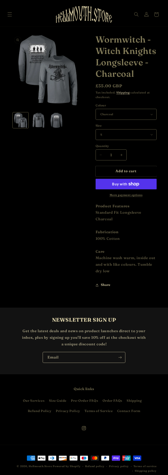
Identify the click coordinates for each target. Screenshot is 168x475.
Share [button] (105, 285)
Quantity (102, 146)
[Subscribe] (120, 357)
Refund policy (95, 466)
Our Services (34, 401)
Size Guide (57, 401)
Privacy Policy (68, 411)
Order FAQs (112, 401)
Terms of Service (98, 411)
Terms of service (145, 466)
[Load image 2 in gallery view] (38, 120)
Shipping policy (145, 470)
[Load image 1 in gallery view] (20, 120)
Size (99, 125)
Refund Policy (39, 411)
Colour (101, 105)
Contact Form (128, 411)
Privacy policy (119, 466)
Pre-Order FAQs (84, 401)
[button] (10, 14)
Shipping (123, 92)
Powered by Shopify (66, 466)
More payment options (126, 195)
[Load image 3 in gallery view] (56, 120)
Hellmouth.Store (40, 466)
